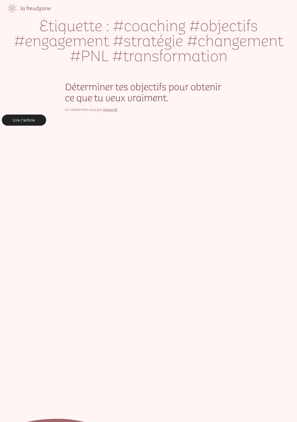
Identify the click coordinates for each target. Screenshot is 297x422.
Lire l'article (24, 120)
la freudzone (35, 8)
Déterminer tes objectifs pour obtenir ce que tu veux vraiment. (143, 92)
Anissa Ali (110, 109)
